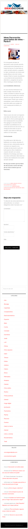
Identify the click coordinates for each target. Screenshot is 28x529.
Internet (6, 430)
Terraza (6, 357)
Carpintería (7, 308)
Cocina (6, 327)
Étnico (6, 373)
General (14, 184)
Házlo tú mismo (8, 426)
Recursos (6, 418)
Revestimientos (8, 437)
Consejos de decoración (9, 187)
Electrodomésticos (9, 315)
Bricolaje (6, 304)
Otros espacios (8, 350)
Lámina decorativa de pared (10, 478)
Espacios (15, 183)
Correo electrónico (9, 232)
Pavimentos (7, 411)
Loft (5, 342)
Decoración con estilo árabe (16, 467)
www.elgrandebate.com (10, 452)
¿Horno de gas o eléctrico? (15, 488)
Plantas (6, 415)
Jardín (5, 338)
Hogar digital (7, 403)
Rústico (6, 392)
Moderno (6, 380)
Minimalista (7, 376)
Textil (5, 441)
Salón (5, 353)
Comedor (6, 331)
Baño (12, 183)
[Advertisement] (14, 25)
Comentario (7, 208)
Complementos (8, 311)
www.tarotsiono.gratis (10, 456)
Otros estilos (7, 388)
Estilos (19, 183)
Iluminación (7, 407)
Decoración (18, 187)
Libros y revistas (8, 434)
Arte (5, 300)
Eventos (6, 422)
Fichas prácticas (8, 184)
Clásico (6, 369)
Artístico (6, 365)
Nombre (6, 224)
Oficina (6, 346)
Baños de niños (16, 186)
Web (5, 239)
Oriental (6, 384)
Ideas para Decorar (14, 6)
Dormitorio (7, 334)
